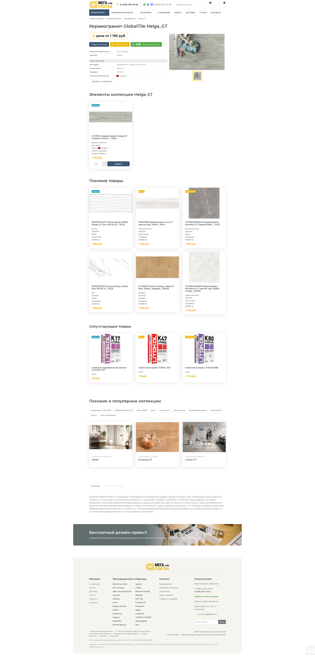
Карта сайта (114, 636)
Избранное (214, 583)
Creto (115, 602)
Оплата (178, 12)
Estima (115, 610)
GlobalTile (102, 143)
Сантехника (146, 12)
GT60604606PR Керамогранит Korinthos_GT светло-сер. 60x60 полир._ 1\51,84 (202, 288)
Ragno (138, 610)
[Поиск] (215, 4)
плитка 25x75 (164, 410)
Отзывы (144, 634)
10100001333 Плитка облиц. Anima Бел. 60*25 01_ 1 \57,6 (110, 287)
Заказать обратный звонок (206, 601)
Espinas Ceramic (119, 606)
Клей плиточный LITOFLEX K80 (201, 368)
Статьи (203, 12)
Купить (118, 164)
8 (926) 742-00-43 (162, 4)
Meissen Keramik (142, 591)
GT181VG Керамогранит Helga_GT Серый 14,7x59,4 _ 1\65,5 (109, 137)
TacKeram (139, 613)
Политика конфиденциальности (101, 631)
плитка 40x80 (142, 410)
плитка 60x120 (216, 410)
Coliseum (116, 598)
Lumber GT (191, 460)
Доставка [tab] (118, 486)
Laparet (138, 584)
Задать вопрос (121, 44)
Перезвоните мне (184, 5)
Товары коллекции (99, 44)
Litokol (94, 374)
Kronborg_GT (145, 460)
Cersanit (116, 595)
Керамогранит (98, 12)
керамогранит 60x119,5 (124, 410)
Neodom (139, 595)
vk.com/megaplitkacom (207, 614)
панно (153, 410)
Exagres (116, 617)
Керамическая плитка (123, 12)
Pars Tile (139, 598)
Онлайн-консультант (150, 44)
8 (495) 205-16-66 (128, 4)
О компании (164, 12)
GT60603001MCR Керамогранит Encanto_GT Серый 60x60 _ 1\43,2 (202, 223)
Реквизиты (103, 636)
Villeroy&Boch (141, 621)
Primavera (139, 606)
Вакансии (92, 636)
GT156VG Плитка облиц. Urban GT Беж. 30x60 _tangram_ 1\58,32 (156, 287)
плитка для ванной (108, 415)
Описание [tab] (95, 486)
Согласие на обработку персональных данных (133, 631)
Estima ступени (179, 410)
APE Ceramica (118, 587)
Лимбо (95, 460)
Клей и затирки (166, 595)
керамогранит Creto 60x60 (101, 410)
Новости (93, 598)
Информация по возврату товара (126, 634)
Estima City (117, 613)
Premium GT (140, 602)
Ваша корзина (200, 583)
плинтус (94, 415)
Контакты (216, 12)
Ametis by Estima (120, 584)
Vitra (137, 624)
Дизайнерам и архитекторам (100, 634)
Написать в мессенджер (206, 596)
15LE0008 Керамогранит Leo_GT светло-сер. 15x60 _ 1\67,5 (155, 223)
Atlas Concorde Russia (122, 591)
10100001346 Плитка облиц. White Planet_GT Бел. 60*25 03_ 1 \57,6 (110, 223)
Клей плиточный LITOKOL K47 (154, 368)
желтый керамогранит (198, 410)
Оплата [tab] (107, 486)
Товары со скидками (168, 598)
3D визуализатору (195, 538)
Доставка (190, 12)
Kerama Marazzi (119, 624)
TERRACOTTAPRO (143, 617)
